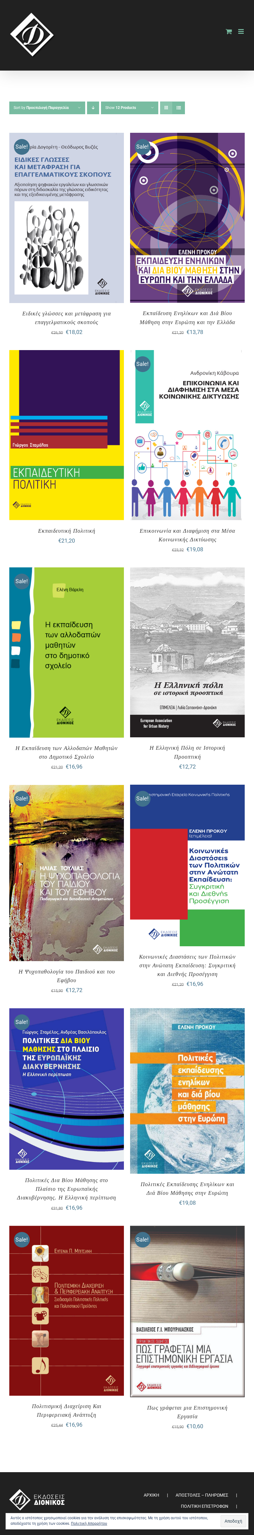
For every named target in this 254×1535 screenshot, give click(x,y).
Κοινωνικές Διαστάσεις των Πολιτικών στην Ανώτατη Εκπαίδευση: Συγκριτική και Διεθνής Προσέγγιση (187, 965)
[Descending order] (93, 108)
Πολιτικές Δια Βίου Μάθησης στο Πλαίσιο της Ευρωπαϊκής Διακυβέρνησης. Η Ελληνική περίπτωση (66, 1189)
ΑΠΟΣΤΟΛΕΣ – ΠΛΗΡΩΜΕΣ (202, 1495)
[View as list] (179, 108)
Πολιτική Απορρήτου (89, 1523)
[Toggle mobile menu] (241, 31)
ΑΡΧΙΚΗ (151, 1495)
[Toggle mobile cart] (229, 31)
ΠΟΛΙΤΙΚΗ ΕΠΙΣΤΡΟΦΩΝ (204, 1506)
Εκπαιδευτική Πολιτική (66, 531)
